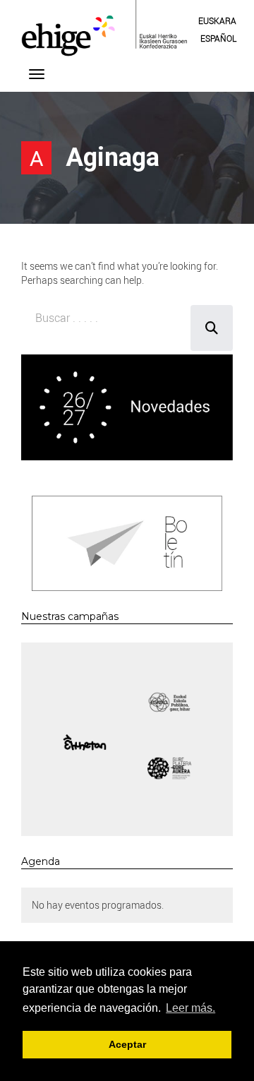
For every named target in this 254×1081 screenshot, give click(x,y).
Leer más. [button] (190, 1008)
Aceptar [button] (127, 1044)
